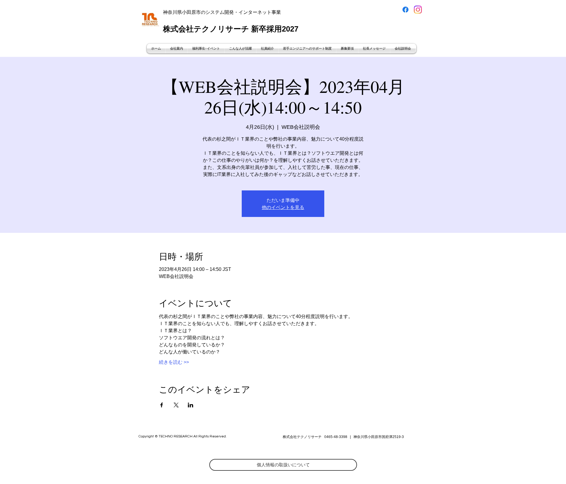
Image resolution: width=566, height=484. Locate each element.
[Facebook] (405, 10)
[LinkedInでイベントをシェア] (190, 405)
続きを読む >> (174, 362)
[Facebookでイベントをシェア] (161, 405)
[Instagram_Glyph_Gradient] (418, 10)
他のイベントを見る (283, 207)
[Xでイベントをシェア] (176, 405)
